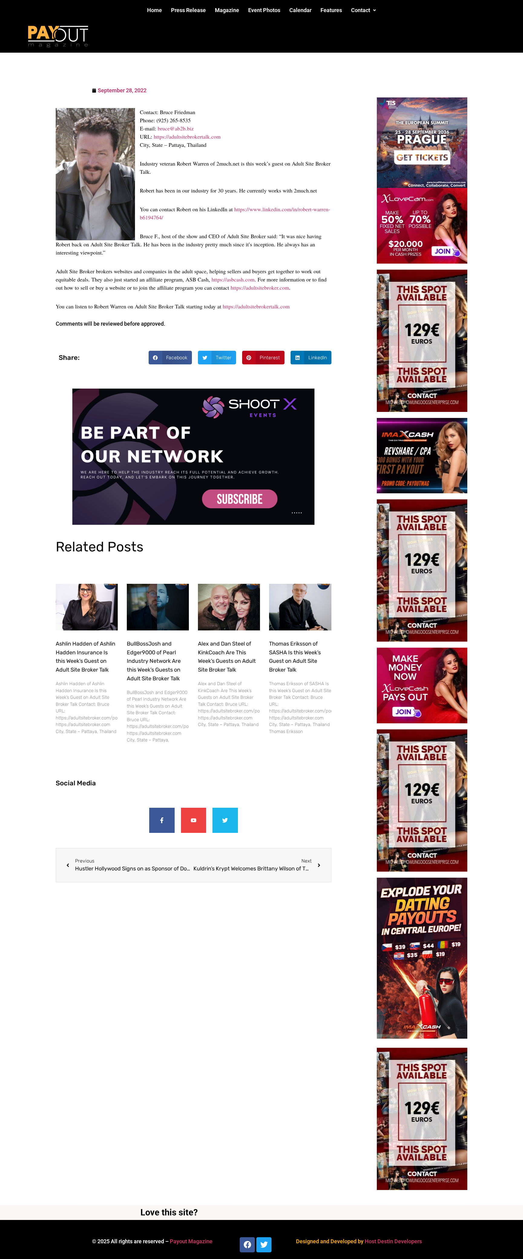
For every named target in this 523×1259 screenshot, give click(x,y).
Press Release (188, 10)
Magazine (227, 10)
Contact (360, 10)
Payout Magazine (191, 1241)
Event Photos (264, 10)
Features (331, 10)
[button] (363, 10)
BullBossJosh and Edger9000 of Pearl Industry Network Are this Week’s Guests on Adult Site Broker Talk (154, 661)
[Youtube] (193, 820)
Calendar (300, 10)
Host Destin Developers (393, 1241)
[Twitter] (225, 820)
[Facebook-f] (162, 820)
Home (154, 10)
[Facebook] (247, 1244)
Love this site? (169, 1212)
